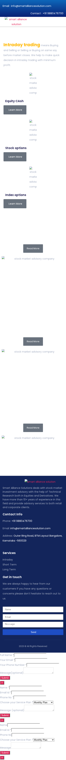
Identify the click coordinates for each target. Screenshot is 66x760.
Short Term (10, 564)
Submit (5, 678)
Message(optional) (11, 673)
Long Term (9, 569)
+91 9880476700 (53, 13)
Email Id (5, 692)
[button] (63, 22)
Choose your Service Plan (16, 702)
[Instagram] (10, 545)
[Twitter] (6, 545)
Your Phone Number (13, 665)
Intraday (8, 559)
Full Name (7, 655)
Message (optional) (12, 710)
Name (4, 687)
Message (5, 747)
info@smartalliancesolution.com (31, 6)
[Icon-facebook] (2, 545)
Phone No (7, 697)
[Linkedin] (15, 545)
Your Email (7, 660)
